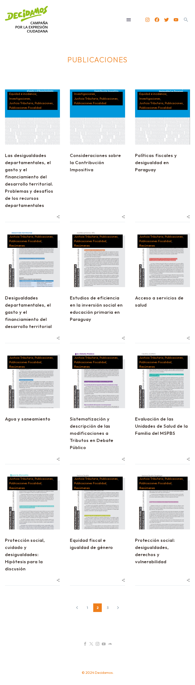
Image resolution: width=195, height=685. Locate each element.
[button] (186, 20)
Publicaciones (44, 103)
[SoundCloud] (110, 644)
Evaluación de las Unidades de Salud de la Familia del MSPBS (161, 426)
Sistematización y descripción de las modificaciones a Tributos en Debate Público (91, 433)
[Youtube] (176, 19)
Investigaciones (19, 98)
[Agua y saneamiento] (32, 380)
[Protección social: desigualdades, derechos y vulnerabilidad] (162, 501)
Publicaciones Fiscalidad (25, 107)
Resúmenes (17, 245)
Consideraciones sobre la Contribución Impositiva (95, 162)
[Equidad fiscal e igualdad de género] (97, 501)
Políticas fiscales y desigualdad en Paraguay (156, 162)
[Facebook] (157, 19)
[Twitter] (166, 19)
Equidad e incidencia (22, 94)
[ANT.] (77, 607)
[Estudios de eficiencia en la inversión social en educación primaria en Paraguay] (97, 259)
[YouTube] (104, 644)
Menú (129, 19)
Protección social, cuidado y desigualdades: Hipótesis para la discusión (25, 554)
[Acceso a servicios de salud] (162, 259)
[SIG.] (118, 607)
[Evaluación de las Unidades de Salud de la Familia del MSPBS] (162, 380)
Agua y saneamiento (27, 419)
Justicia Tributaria (21, 103)
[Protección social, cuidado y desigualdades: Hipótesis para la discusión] (32, 501)
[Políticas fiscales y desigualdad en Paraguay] (162, 116)
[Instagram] (147, 19)
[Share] (58, 216)
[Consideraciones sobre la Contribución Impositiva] (97, 116)
